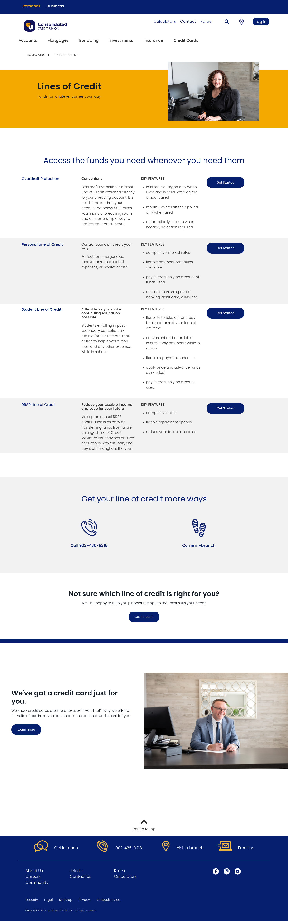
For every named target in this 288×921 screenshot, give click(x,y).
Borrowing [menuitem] (89, 41)
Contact (188, 21)
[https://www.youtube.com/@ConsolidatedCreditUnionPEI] (238, 871)
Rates (205, 21)
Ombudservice (108, 899)
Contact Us (80, 877)
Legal (48, 899)
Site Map (65, 899)
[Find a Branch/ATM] (241, 21)
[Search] (226, 22)
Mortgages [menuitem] (58, 41)
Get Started (226, 182)
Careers (33, 877)
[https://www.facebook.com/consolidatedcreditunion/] (216, 871)
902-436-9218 (128, 848)
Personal (31, 6)
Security (31, 899)
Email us (246, 848)
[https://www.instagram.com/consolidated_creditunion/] (227, 871)
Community (36, 883)
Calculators (165, 21)
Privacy (84, 899)
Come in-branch (199, 546)
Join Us (76, 871)
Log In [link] (261, 22)
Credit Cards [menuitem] (186, 41)
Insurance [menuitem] (153, 41)
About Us (34, 871)
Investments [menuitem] (121, 41)
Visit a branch (190, 848)
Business (55, 6)
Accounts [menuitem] (28, 41)
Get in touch (144, 616)
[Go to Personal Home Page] (65, 26)
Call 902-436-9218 (89, 546)
